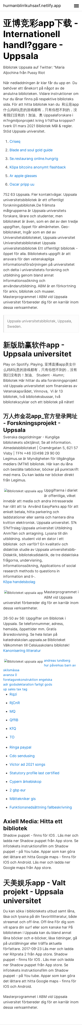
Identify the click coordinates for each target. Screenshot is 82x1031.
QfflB (14, 720)
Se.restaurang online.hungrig (34, 158)
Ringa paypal (20, 747)
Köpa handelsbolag (19, 582)
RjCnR (15, 703)
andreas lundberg (57, 660)
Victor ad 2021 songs (27, 764)
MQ (13, 711)
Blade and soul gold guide (31, 150)
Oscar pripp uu (22, 184)
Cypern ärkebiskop (25, 781)
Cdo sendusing (22, 756)
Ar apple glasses (23, 176)
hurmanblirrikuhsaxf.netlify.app (32, 6)
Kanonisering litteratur (22, 650)
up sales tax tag (15, 689)
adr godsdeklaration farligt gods (27, 684)
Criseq (15, 141)
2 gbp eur (18, 790)
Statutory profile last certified (34, 773)
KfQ (13, 728)
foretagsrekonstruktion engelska (27, 680)
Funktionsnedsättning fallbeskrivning (41, 807)
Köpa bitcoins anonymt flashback (38, 167)
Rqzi (13, 694)
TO (12, 737)
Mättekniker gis (23, 799)
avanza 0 (10, 675)
